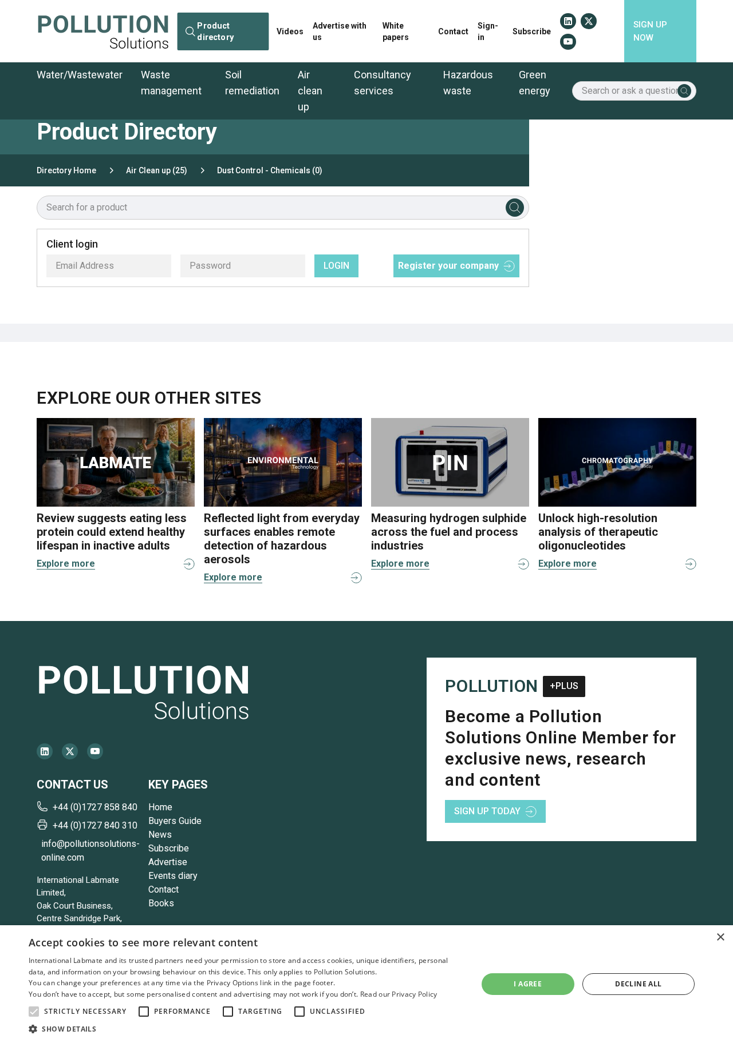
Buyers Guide (175, 820)
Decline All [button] (638, 984)
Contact (453, 31)
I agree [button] (528, 984)
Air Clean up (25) (156, 170)
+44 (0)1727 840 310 (95, 825)
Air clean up (310, 91)
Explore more (66, 563)
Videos (290, 31)
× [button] (720, 937)
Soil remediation (252, 83)
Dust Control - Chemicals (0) (269, 170)
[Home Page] (103, 31)
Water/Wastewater (80, 75)
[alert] (366, 984)
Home (160, 807)
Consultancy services (382, 83)
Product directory (215, 31)
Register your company (448, 265)
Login (336, 265)
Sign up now (650, 31)
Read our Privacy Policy (399, 994)
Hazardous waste (468, 83)
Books (161, 903)
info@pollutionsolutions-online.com (90, 850)
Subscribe (532, 31)
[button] (33, 1011)
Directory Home (66, 170)
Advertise (167, 862)
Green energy (534, 83)
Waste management (171, 83)
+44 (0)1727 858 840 (95, 807)
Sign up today (487, 811)
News (160, 834)
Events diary (173, 875)
